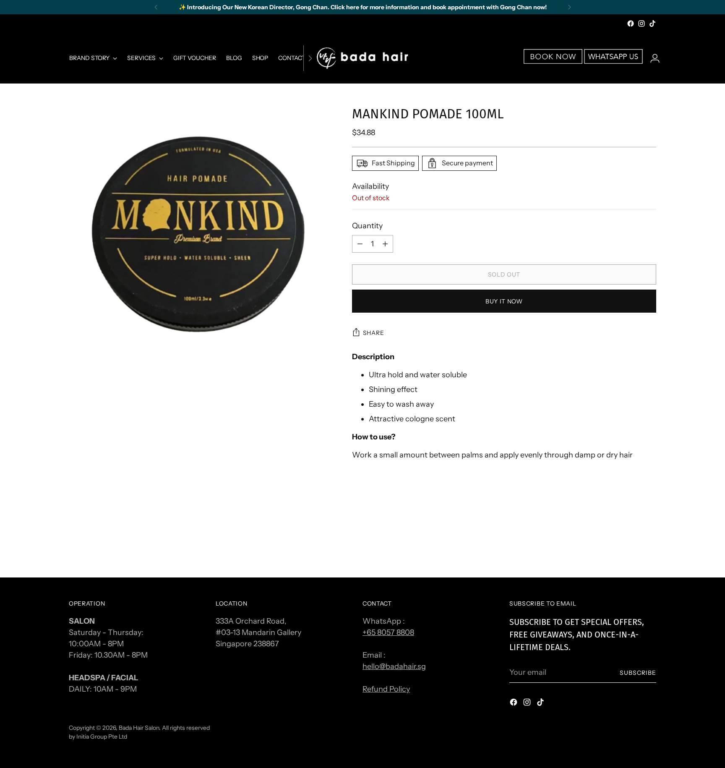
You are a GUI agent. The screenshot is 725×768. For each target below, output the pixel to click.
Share (373, 332)
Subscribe (638, 672)
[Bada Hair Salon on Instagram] (641, 23)
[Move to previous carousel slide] (630, 549)
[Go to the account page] (651, 58)
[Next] (569, 7)
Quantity (367, 225)
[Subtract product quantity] (385, 243)
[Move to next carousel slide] (649, 548)
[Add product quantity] (360, 243)
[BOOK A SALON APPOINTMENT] (553, 61)
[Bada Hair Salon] (362, 58)
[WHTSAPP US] (613, 61)
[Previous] (156, 7)
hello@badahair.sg (394, 666)
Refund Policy (386, 689)
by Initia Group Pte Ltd (98, 736)
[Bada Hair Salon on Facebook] (630, 23)
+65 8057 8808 (388, 632)
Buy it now (504, 301)
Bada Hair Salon (139, 727)
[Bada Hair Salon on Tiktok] (652, 23)
